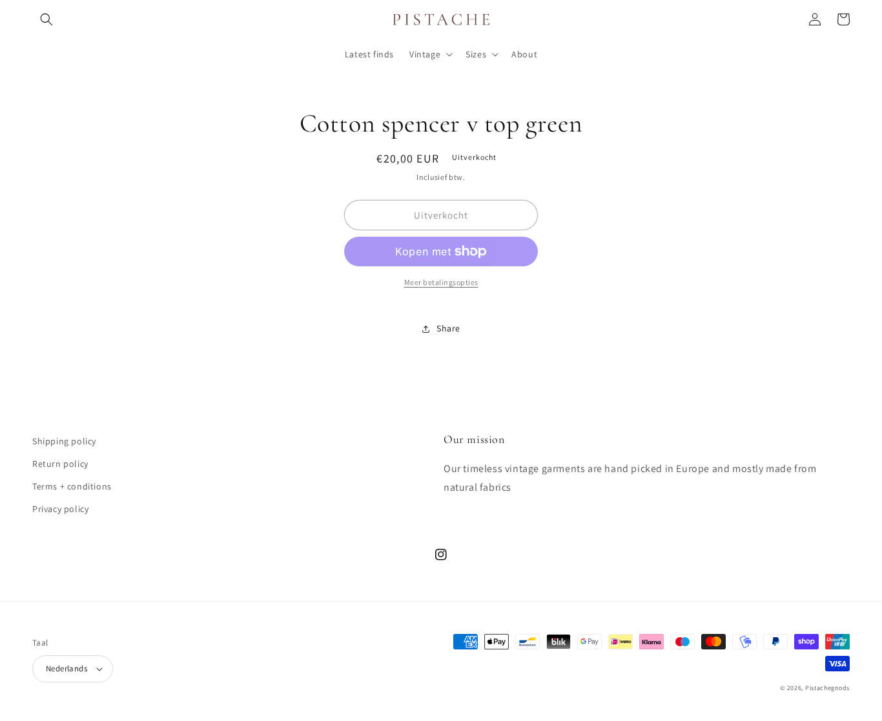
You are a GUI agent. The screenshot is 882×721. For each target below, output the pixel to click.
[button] (46, 19)
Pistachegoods (827, 688)
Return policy (60, 463)
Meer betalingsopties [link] (441, 282)
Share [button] (448, 328)
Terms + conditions (72, 486)
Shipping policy (64, 441)
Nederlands (66, 668)
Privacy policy (60, 509)
